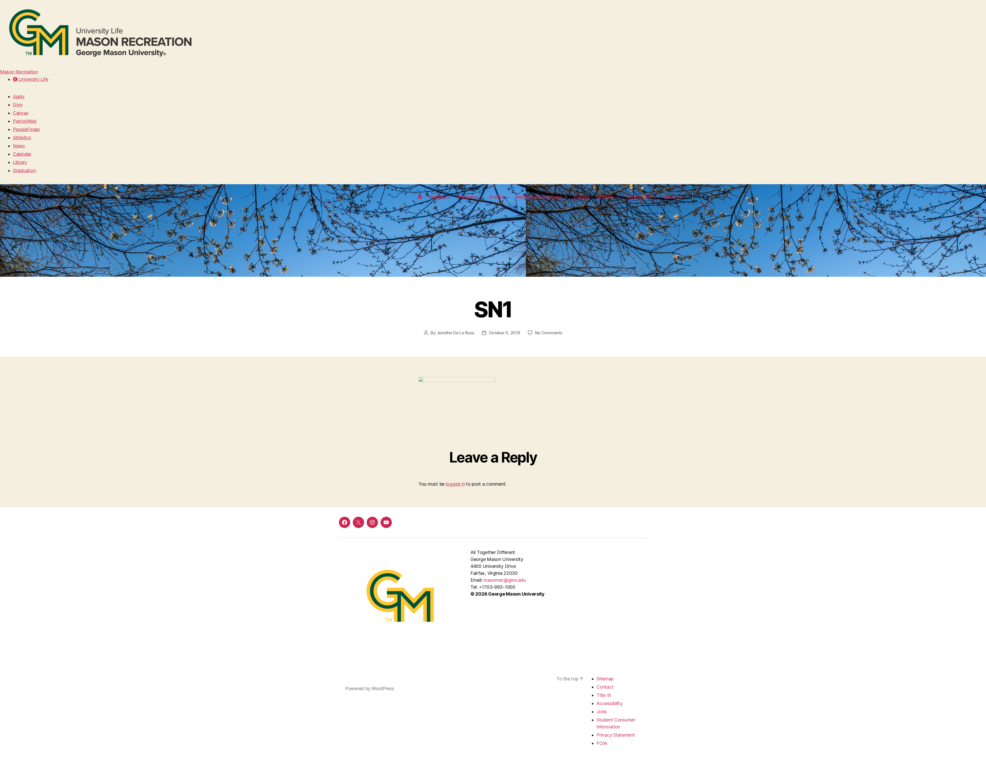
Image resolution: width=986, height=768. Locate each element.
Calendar (22, 154)
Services (605, 197)
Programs (468, 197)
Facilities (437, 197)
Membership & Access (538, 197)
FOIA (601, 743)
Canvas (20, 113)
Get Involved (638, 197)
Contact (604, 687)
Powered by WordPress (369, 688)
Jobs (601, 711)
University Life (32, 79)
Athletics (22, 137)
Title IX (603, 695)
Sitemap (604, 678)
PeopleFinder (26, 129)
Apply (19, 96)
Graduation (24, 170)
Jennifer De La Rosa (455, 332)
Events (497, 197)
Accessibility (609, 703)
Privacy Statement (615, 735)
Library (20, 162)
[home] (419, 197)
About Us (672, 197)
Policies (582, 197)
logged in (455, 484)
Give (17, 104)
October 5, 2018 (504, 332)
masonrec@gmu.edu (504, 580)
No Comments (548, 332)
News (19, 146)
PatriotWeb (24, 121)
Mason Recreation (19, 72)
